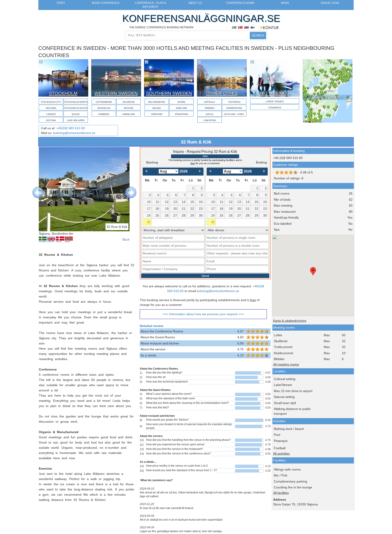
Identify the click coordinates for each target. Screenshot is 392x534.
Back (126, 239)
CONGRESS (274, 107)
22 (192, 208)
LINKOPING (209, 120)
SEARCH (258, 35)
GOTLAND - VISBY (234, 114)
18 (157, 208)
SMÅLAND (181, 108)
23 (201, 208)
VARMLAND (128, 114)
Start (60, 3)
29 (192, 215)
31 (149, 222)
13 (175, 202)
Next (127, 189)
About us (195, 3)
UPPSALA (209, 102)
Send (205, 276)
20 (175, 208)
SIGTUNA (51, 120)
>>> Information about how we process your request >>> (203, 314)
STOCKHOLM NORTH (75, 102)
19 (167, 208)
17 (149, 208)
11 (157, 202)
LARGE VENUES (275, 101)
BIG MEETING (275, 93)
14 (183, 202)
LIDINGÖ (51, 114)
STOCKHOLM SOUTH (75, 108)
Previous (34, 189)
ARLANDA (51, 108)
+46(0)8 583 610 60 (70, 128)
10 (149, 202)
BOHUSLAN (104, 108)
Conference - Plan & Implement (150, 4)
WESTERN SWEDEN (116, 93)
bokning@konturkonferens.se (74, 133)
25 (157, 215)
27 (175, 215)
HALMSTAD (128, 102)
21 (183, 208)
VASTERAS (234, 102)
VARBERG (103, 114)
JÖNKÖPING (181, 114)
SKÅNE (181, 102)
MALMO (156, 108)
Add (205, 156)
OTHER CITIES (222, 93)
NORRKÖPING (234, 108)
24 (149, 215)
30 (201, 215)
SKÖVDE (128, 108)
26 (167, 215)
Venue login (330, 3)
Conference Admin (240, 3)
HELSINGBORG (156, 102)
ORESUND (156, 114)
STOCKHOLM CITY (51, 102)
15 (192, 202)
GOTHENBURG (104, 102)
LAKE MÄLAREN (76, 120)
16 (201, 202)
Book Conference (106, 3)
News (285, 3)
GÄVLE (209, 114)
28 (183, 215)
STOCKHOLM (63, 93)
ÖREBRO (210, 108)
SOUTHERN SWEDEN (169, 93)
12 (167, 202)
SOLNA (76, 114)
